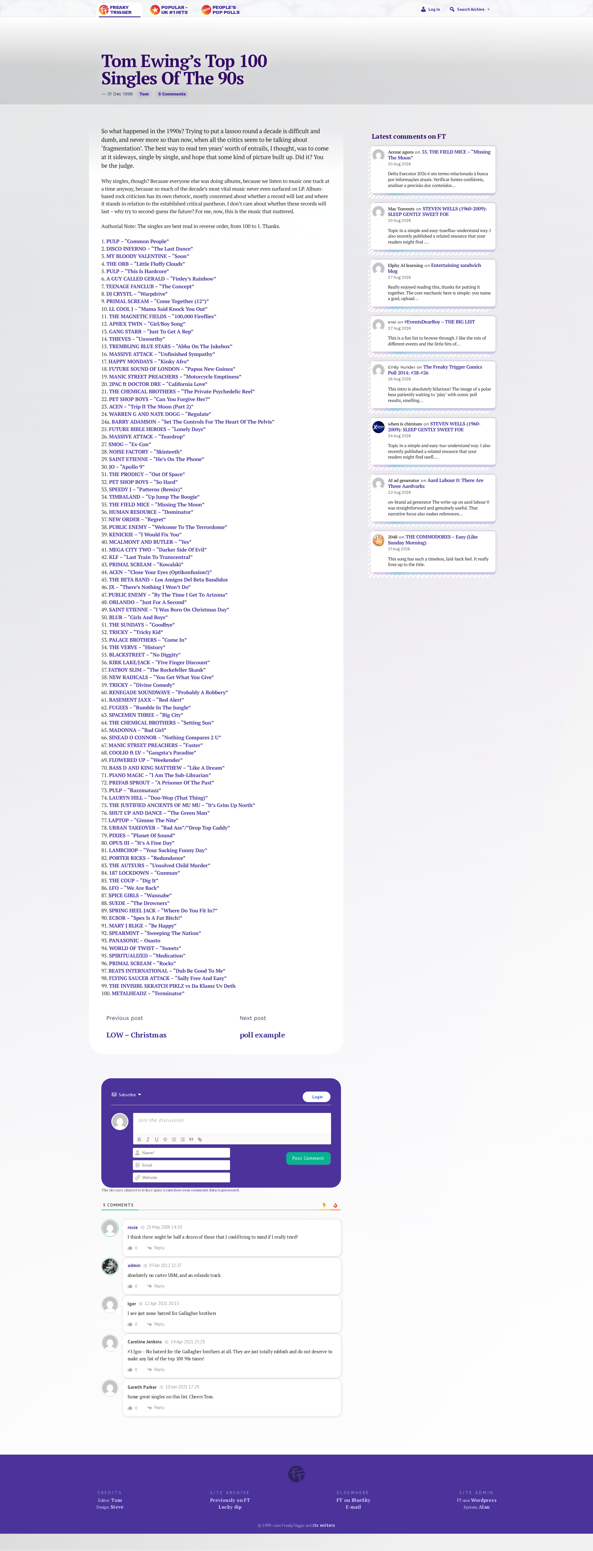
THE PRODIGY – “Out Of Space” (147, 474)
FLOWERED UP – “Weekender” (146, 760)
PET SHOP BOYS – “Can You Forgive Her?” (159, 399)
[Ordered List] (174, 1139)
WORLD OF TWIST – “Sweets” (145, 948)
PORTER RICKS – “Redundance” (147, 858)
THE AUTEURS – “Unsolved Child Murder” (159, 865)
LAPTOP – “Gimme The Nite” (143, 820)
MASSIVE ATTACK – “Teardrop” (147, 436)
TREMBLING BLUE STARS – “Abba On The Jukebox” (171, 346)
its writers (324, 1525)
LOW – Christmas (136, 1035)
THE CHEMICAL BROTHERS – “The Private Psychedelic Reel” (182, 391)
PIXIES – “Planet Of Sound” (142, 835)
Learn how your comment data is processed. (201, 1190)
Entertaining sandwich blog (434, 268)
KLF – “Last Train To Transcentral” (151, 557)
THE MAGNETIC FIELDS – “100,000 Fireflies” (163, 316)
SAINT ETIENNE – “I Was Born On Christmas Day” (169, 609)
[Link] (200, 1139)
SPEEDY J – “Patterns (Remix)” (146, 489)
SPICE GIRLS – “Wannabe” (140, 895)
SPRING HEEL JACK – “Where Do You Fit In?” (163, 910)
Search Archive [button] (470, 9)
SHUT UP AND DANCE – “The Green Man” (159, 812)
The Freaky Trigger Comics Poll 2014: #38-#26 (435, 370)
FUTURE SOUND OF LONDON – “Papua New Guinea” (172, 369)
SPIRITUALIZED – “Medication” (147, 955)
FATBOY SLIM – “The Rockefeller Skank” (157, 669)
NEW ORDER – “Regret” (137, 519)
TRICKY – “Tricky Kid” (136, 632)
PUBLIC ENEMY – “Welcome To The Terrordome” (168, 527)
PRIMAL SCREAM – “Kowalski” (146, 564)
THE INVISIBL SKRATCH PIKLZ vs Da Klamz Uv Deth (172, 986)
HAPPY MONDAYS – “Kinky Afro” (148, 361)
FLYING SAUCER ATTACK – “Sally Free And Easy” (168, 978)
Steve (117, 1507)
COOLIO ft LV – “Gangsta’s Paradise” (152, 752)
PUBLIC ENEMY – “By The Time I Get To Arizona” (168, 594)
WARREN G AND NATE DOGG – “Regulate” (160, 414)
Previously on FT (230, 1500)
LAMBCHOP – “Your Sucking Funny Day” (158, 850)
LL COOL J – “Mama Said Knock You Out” (158, 309)
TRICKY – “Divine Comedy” (142, 685)
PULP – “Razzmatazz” (135, 790)
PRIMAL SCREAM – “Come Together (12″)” (157, 301)
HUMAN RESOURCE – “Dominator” (151, 512)
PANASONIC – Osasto (134, 940)
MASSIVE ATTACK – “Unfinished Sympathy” (162, 354)
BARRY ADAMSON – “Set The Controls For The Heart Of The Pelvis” (192, 421)
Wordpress (484, 1500)
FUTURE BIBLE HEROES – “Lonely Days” (157, 429)
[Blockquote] (191, 1139)
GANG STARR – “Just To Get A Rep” (151, 331)
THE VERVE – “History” (137, 647)
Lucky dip (230, 1507)
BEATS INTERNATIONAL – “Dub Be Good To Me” (166, 970)
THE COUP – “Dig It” (133, 880)
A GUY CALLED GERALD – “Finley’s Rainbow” (161, 278)
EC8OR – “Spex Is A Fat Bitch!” (145, 918)
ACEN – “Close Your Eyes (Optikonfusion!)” (160, 572)
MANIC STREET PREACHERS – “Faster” (155, 745)
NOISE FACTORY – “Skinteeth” (145, 451)
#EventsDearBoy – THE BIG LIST (439, 322)
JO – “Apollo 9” (127, 466)
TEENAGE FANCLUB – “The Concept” (150, 286)
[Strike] (165, 1139)
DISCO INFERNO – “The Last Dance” (149, 248)
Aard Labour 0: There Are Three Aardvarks (435, 483)
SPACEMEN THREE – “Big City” (146, 715)
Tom (144, 94)
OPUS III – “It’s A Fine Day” (142, 842)
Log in (434, 9)
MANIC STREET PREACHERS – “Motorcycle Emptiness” (175, 376)
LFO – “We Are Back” (134, 888)
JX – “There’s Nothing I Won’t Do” (150, 587)
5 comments (172, 94)
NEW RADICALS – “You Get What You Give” (161, 677)
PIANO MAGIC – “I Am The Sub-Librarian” (160, 775)
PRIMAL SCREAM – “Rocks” (142, 963)
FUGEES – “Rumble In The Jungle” (150, 707)
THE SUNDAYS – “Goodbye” (142, 624)
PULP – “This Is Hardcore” (137, 271)
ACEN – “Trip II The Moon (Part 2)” (151, 406)
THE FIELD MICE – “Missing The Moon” (156, 504)
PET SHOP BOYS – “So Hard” (143, 482)
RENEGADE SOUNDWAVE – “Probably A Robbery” (168, 692)
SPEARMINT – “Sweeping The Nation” (155, 933)
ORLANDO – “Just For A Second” (148, 602)
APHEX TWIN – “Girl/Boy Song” (147, 323)
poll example (262, 1035)
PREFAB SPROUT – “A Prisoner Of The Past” (161, 782)
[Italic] (148, 1139)
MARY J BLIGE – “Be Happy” (142, 925)
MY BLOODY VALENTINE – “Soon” (147, 256)
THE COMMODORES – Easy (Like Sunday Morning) (433, 540)
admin (134, 1265)
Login (317, 1097)
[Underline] (156, 1139)
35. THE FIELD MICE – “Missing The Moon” (439, 155)
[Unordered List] (182, 1139)
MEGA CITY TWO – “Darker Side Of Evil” (158, 549)
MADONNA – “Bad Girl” (137, 730)
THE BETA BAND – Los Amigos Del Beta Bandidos (168, 579)
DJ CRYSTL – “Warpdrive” (136, 293)
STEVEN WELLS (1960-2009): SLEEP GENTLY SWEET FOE (437, 211)
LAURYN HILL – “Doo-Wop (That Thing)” (158, 797)
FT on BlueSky (354, 1500)
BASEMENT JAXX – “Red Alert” (146, 699)
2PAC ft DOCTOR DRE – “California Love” (158, 384)
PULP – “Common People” (137, 241)
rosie (133, 1227)
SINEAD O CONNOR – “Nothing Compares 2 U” (165, 737)
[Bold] (139, 1139)
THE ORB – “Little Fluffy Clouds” (145, 263)
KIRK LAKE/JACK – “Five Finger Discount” (159, 662)
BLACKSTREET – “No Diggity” (145, 654)
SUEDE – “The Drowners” (139, 903)
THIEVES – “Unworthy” (137, 339)
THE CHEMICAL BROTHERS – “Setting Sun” (161, 722)
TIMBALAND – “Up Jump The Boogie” (154, 496)
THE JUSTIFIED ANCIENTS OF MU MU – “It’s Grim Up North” (182, 805)
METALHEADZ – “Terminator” (148, 993)
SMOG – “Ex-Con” (129, 444)
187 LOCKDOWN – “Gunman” (144, 872)
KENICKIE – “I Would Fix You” (145, 534)
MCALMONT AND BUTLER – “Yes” (150, 542)
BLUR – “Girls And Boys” (138, 617)
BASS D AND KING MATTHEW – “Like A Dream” (167, 767)
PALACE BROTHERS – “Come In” (148, 639)
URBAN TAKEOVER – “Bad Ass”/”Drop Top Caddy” (169, 827)
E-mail (353, 1507)
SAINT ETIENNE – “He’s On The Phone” (156, 459)
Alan (484, 1507)
